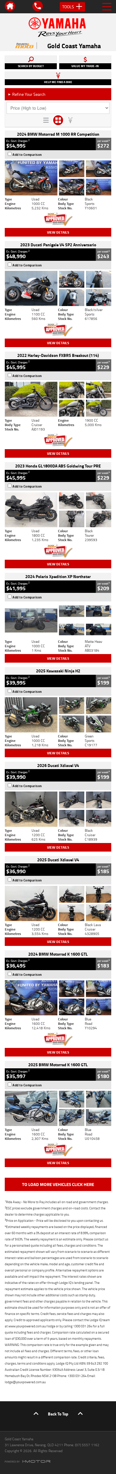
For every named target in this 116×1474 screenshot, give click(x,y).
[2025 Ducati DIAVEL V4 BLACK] (58, 809)
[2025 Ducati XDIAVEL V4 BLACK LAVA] (58, 903)
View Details (58, 232)
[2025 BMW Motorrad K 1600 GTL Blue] (58, 1108)
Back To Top (58, 1414)
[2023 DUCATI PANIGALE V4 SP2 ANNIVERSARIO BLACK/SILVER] (58, 288)
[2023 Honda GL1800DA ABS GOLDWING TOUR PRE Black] (58, 510)
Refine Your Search (27, 94)
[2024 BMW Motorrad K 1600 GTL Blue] (58, 997)
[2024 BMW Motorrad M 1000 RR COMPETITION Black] (58, 177)
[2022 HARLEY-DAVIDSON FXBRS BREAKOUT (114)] (58, 399)
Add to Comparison (27, 154)
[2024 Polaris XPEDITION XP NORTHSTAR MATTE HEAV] (58, 620)
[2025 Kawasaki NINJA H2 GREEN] (58, 714)
